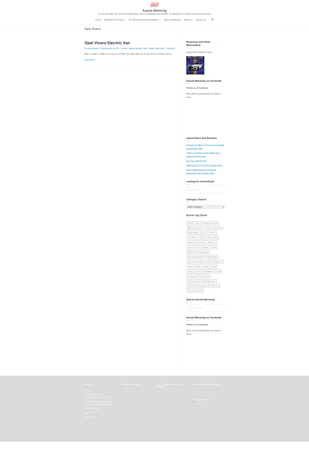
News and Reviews (172, 19)
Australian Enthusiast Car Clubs (98, 397)
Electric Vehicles (135, 48)
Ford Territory (192, 237)
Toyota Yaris (215, 286)
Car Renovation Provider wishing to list (135, 404)
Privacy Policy (198, 405)
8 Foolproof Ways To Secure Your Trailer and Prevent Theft (205, 147)
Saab (214, 266)
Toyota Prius (203, 286)
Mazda (214, 247)
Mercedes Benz (204, 252)
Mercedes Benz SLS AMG (195, 257)
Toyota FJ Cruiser (193, 281)
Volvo (189, 290)
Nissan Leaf (218, 261)
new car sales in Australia (195, 261)
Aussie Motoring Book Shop (199, 52)
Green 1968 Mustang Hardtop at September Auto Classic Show (201, 172)
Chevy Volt (198, 228)
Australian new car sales (210, 223)
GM (208, 237)
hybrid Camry (212, 242)
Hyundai (190, 247)
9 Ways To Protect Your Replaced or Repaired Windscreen (203, 155)
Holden (215, 237)
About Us (188, 19)
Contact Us (201, 19)
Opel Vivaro (160, 48)
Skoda (190, 271)
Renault (206, 266)
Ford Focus (211, 232)
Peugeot (190, 266)
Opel (145, 48)
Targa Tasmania (208, 271)
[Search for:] (205, 190)
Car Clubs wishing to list (130, 390)
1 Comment (170, 48)
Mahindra (205, 247)
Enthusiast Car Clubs (113, 19)
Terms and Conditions (201, 411)
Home (98, 19)
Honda (202, 242)
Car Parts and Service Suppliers (143, 19)
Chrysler (207, 228)
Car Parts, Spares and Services (98, 404)
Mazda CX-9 (191, 252)
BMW (189, 228)
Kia (198, 247)
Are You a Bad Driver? (196, 161)
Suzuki (197, 271)
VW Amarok (198, 290)
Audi (198, 223)
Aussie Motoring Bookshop (203, 390)
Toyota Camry (192, 276)
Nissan (209, 261)
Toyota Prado (192, 286)
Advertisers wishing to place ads (133, 410)
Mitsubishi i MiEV (212, 257)
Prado (198, 266)
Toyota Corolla (204, 276)
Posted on (110, 48)
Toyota (218, 271)
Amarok (190, 223)
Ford (203, 232)
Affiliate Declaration (200, 416)
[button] (124, 20)
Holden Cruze (192, 242)
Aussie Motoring (154, 10)
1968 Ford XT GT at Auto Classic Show (204, 165)
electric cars (218, 228)
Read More (89, 60)
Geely (202, 237)
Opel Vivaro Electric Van (107, 42)
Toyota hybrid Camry (208, 281)
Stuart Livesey (93, 48)
